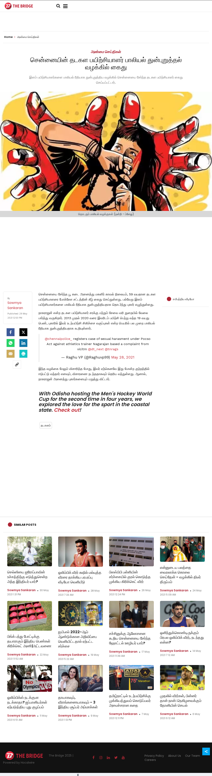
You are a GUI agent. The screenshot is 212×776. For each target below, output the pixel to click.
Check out (66, 410)
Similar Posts (25, 525)
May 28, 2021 (122, 357)
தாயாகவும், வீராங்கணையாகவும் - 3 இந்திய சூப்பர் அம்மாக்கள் (78, 702)
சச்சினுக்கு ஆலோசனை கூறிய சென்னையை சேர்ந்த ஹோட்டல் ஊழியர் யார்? (130, 638)
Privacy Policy (154, 756)
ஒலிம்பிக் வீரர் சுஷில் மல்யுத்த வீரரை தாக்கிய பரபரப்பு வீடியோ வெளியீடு (79, 577)
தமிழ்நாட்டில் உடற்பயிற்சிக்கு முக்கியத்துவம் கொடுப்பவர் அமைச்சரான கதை (130, 700)
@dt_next (96, 349)
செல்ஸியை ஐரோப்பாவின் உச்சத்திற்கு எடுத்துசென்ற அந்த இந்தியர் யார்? (27, 576)
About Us (174, 756)
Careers (150, 760)
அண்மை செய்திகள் (106, 51)
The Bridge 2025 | (61, 755)
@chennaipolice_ (58, 339)
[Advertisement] (106, 250)
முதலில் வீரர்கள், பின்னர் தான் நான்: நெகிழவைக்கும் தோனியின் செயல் (180, 700)
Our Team (192, 756)
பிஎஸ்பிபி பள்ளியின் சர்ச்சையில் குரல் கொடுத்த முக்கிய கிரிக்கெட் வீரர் (130, 576)
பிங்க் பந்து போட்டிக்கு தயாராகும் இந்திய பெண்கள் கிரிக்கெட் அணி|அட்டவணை (29, 641)
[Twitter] (23, 332)
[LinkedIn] (23, 343)
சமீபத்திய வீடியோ (183, 299)
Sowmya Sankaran (21, 590)
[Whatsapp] (10, 343)
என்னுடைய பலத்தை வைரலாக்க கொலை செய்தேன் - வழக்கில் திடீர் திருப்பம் (180, 574)
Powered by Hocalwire (19, 762)
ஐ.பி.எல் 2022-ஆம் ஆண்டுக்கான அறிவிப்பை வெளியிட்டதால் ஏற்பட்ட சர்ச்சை (77, 639)
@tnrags (111, 349)
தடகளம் (46, 425)
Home (8, 37)
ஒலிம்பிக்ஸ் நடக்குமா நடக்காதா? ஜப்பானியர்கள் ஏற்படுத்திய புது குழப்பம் (27, 702)
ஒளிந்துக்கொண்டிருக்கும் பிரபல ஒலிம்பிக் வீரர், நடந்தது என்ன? (182, 637)
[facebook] (10, 332)
